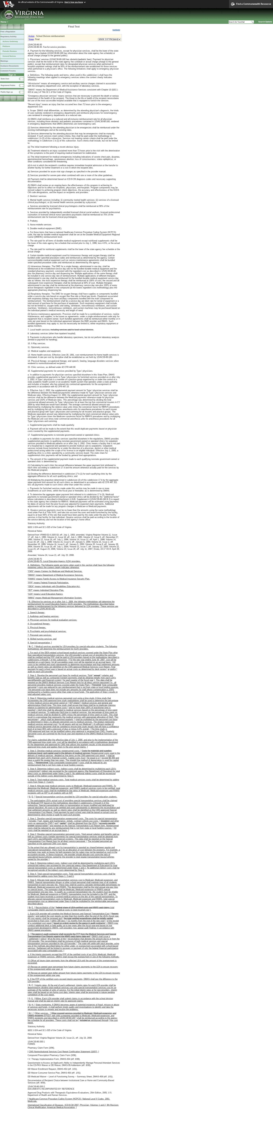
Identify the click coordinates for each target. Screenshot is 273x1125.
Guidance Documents (9, 66)
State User (5, 79)
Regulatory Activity (8, 36)
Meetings (4, 61)
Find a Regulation (7, 32)
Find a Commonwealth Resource (253, 4)
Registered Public (8, 85)
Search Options (265, 22)
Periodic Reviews (10, 51)
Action (31, 36)
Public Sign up (7, 92)
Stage (31, 39)
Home (3, 22)
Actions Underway (10, 41)
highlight (116, 30)
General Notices (9, 56)
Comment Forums (8, 71)
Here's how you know (73, 2)
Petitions (6, 46)
